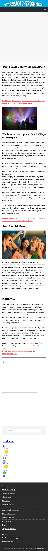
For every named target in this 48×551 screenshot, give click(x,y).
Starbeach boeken (8, 514)
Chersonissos (7, 497)
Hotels (4, 525)
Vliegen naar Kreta (8, 493)
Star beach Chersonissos (10, 510)
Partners (5, 534)
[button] (44, 9)
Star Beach (6, 501)
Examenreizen (7, 521)
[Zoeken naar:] (24, 431)
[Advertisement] (24, 37)
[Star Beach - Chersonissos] (24, 6)
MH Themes (40, 548)
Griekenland (6, 486)
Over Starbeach (7, 542)
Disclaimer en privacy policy (11, 538)
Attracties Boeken (8, 517)
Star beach (29, 343)
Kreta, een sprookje (8, 490)
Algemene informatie (9, 529)
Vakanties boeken (8, 504)
